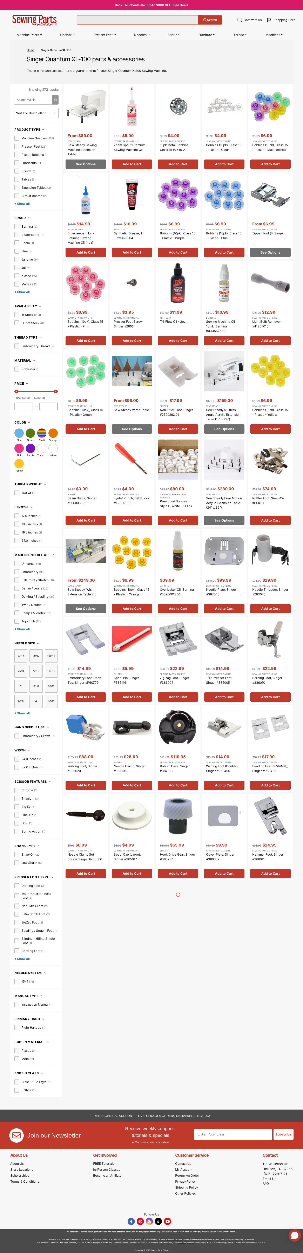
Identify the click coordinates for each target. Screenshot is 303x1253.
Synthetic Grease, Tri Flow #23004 (129, 235)
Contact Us (183, 1164)
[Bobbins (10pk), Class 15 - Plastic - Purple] (178, 215)
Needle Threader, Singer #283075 (270, 592)
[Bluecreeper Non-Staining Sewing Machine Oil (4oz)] (85, 215)
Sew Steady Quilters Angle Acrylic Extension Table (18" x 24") (223, 414)
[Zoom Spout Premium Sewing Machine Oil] (132, 127)
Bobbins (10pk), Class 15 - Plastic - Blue (224, 235)
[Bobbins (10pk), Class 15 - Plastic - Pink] (85, 304)
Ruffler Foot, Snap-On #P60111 (268, 500)
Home (30, 50)
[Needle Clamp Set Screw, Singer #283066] (85, 837)
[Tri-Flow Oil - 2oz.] (178, 304)
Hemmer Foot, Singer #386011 (267, 856)
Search (212, 20)
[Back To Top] (297, 1247)
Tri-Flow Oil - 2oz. (173, 322)
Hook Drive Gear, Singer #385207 (177, 856)
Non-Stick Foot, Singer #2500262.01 (176, 412)
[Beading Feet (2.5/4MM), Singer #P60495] (270, 748)
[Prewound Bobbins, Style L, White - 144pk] (178, 482)
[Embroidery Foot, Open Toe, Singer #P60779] (85, 660)
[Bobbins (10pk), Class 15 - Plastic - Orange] (132, 572)
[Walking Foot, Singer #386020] (85, 748)
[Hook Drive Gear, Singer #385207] (178, 837)
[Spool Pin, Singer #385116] (132, 660)
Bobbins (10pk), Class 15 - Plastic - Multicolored (270, 147)
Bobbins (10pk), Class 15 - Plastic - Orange (131, 592)
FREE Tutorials (103, 1164)
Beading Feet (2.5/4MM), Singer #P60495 (270, 768)
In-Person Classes (106, 1169)
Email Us (269, 1179)
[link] (34, 138)
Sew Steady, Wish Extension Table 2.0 (82, 592)
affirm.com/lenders (174, 1239)
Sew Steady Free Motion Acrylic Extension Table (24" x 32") (224, 502)
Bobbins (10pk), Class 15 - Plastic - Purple (177, 235)
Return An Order (187, 1175)
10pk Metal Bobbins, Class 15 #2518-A (174, 147)
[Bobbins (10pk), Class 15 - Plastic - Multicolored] (270, 127)
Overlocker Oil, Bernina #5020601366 (177, 592)
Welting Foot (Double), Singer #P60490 (222, 768)
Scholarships (19, 1175)
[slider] (16, 391)
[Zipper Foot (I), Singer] (270, 215)
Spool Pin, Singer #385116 (126, 680)
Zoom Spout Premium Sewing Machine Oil (130, 147)
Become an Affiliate (107, 1175)
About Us (17, 1164)
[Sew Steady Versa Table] (132, 392)
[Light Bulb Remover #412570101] (270, 304)
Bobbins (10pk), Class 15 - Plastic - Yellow (270, 412)
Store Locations (21, 1169)
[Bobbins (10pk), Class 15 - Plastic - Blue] (224, 215)
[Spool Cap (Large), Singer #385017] (132, 837)
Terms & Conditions (24, 1181)
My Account (183, 1169)
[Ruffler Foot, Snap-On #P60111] (270, 482)
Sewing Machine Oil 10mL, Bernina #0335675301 (220, 326)
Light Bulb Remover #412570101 (266, 324)
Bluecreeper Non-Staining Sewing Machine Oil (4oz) (81, 238)
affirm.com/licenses (185, 1242)
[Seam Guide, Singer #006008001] (85, 482)
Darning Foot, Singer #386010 (267, 680)
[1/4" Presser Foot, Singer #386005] (224, 660)
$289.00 (39, 397)
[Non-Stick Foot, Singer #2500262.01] (178, 392)
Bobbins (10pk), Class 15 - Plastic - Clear (224, 147)
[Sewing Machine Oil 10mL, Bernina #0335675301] (224, 304)
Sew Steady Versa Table (131, 410)
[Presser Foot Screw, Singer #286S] (132, 304)
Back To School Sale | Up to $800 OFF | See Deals (151, 5)
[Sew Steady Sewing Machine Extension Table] (85, 127)
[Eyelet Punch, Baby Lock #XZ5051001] (132, 482)
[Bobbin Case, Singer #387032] (178, 748)
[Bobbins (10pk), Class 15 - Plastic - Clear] (224, 127)
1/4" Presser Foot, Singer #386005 (219, 680)
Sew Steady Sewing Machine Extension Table (82, 149)
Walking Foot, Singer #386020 (82, 768)
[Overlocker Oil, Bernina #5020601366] (178, 572)
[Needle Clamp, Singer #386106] (132, 748)
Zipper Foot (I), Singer (268, 233)
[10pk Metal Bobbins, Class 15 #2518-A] (178, 127)
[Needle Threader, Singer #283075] (270, 572)
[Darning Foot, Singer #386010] (270, 660)
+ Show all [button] (22, 204)
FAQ (266, 1184)
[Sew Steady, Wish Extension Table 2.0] (85, 572)
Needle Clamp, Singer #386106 (130, 768)
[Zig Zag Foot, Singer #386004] (178, 660)
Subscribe (283, 1134)
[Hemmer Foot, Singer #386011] (270, 837)
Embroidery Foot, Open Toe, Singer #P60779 (84, 680)
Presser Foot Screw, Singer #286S (128, 324)
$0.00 (26, 397)
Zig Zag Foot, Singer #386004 (174, 680)
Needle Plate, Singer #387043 (221, 592)
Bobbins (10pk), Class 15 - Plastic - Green (85, 412)
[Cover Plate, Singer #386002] (224, 837)
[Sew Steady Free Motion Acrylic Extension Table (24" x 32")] (224, 482)
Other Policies (185, 1193)
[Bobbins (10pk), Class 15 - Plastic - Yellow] (270, 392)
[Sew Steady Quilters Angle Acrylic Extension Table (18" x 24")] (224, 392)
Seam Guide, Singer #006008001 (82, 500)
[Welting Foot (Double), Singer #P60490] (224, 748)
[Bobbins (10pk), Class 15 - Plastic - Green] (85, 392)
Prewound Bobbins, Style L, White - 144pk (176, 503)
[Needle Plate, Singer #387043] (224, 572)
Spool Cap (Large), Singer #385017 (127, 856)
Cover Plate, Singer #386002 (220, 856)
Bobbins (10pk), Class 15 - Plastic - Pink (85, 324)
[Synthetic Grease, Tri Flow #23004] (132, 215)
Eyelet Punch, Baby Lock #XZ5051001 (131, 500)
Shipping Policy (186, 1187)
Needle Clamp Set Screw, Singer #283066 (85, 856)
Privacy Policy (185, 1181)
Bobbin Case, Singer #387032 (175, 768)
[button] (280, 19)
